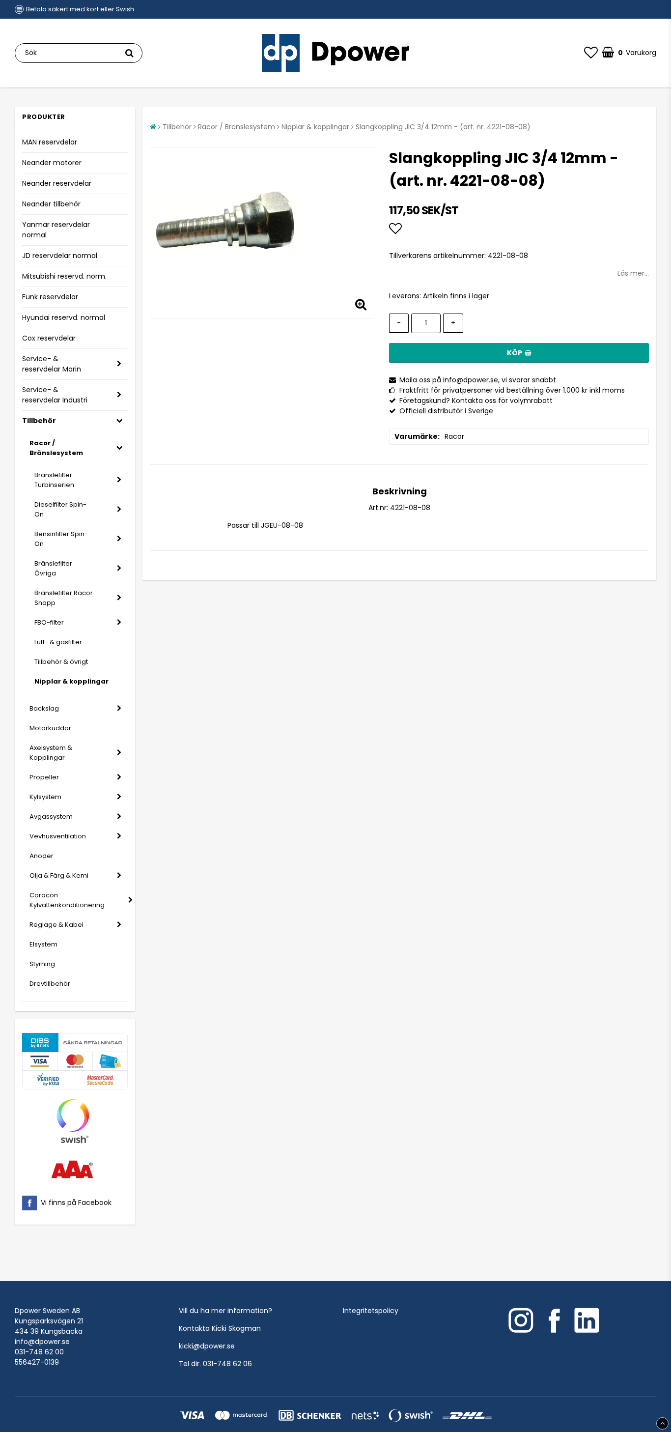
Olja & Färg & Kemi (58, 875)
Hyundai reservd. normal (63, 317)
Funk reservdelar (50, 297)
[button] (591, 53)
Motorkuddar (50, 728)
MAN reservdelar (49, 142)
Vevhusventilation (57, 836)
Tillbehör (39, 421)
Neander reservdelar (56, 183)
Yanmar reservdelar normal (56, 230)
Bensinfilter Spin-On (61, 538)
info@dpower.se (42, 1341)
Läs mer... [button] (633, 273)
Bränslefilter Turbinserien (54, 479)
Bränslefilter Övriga (53, 568)
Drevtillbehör (49, 983)
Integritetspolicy (370, 1311)
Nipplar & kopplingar (71, 681)
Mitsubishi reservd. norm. (64, 276)
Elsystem (43, 944)
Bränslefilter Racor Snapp (63, 597)
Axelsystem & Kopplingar (50, 752)
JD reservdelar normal (59, 255)
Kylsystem (45, 797)
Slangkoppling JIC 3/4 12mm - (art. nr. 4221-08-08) (443, 127)
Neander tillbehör (51, 204)
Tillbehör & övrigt (61, 661)
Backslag (44, 708)
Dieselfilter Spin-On (60, 509)
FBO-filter (49, 622)
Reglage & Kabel (56, 924)
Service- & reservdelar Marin (51, 364)
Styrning (42, 964)
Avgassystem (51, 816)
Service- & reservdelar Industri (54, 395)
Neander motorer (52, 163)
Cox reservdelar (49, 338)
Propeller (44, 777)
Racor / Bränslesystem (56, 448)
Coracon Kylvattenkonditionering (67, 900)
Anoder (41, 855)
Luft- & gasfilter (58, 642)
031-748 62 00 (39, 1352)
